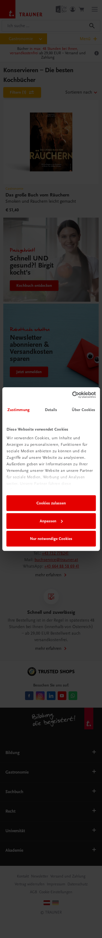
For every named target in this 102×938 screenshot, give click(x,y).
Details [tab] (51, 409)
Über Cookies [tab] (83, 409)
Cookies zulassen (51, 503)
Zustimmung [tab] (18, 409)
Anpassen (48, 521)
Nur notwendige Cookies (51, 538)
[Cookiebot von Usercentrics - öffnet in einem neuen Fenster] (73, 394)
